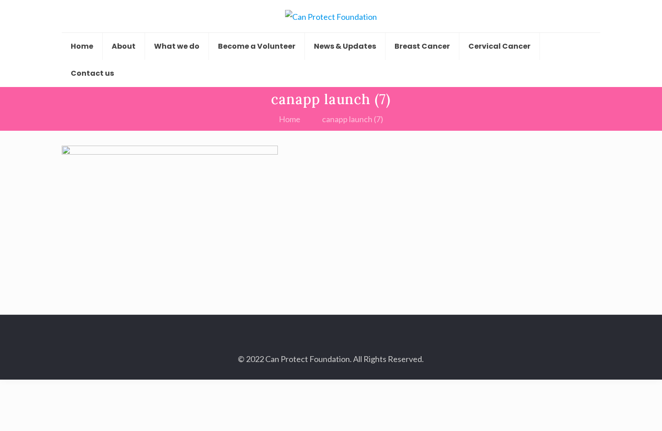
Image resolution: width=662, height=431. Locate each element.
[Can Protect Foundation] (331, 16)
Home (289, 119)
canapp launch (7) (352, 119)
